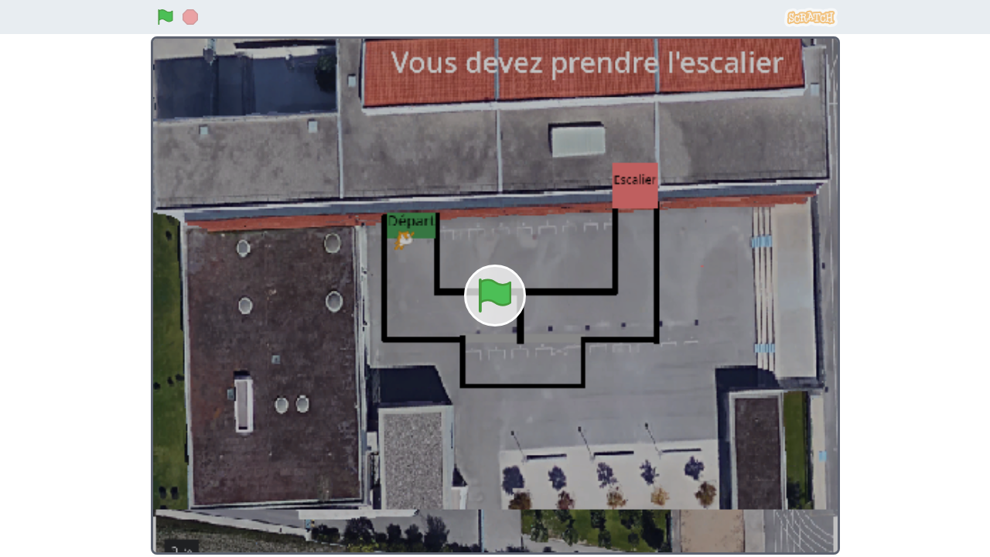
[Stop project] (190, 17)
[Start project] (165, 17)
